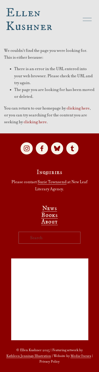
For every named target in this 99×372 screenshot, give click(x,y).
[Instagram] (27, 148)
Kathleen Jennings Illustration (28, 356)
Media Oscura (81, 356)
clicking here (78, 108)
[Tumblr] (72, 148)
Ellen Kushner (29, 19)
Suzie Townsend (52, 181)
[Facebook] (42, 148)
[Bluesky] (57, 148)
